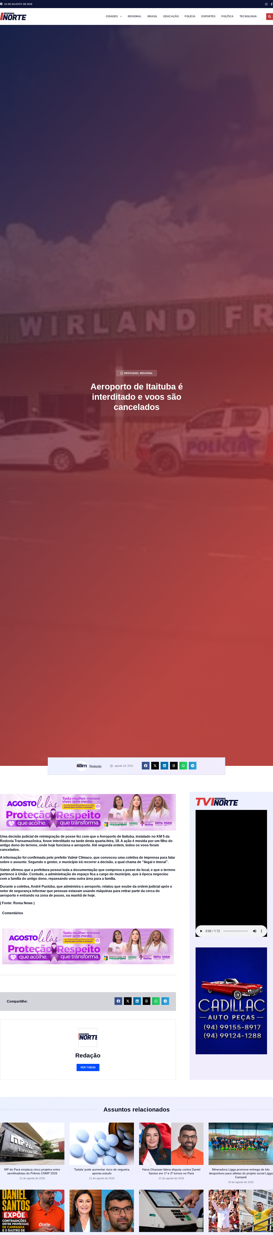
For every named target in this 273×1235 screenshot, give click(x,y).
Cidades (112, 16)
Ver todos (88, 1067)
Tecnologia (248, 16)
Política (227, 16)
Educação (171, 16)
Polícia (190, 16)
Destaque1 (131, 373)
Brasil (152, 16)
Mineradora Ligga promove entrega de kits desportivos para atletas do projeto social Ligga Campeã (241, 1173)
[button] (269, 16)
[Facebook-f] (271, 4)
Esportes (208, 16)
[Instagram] (266, 4)
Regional (135, 16)
